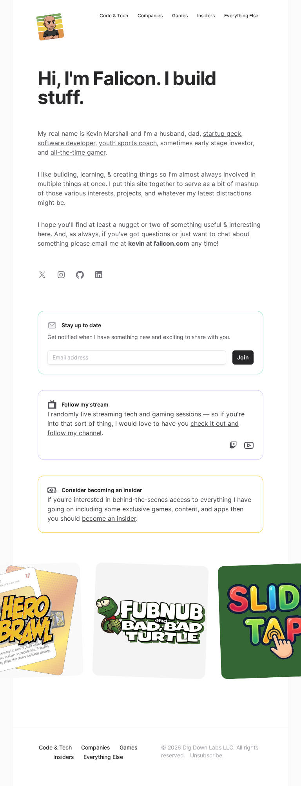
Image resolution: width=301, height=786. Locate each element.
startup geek (222, 133)
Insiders (206, 15)
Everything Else (241, 15)
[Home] (50, 26)
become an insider (109, 518)
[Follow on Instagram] (61, 274)
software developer (66, 143)
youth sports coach (128, 143)
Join (243, 357)
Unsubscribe (206, 755)
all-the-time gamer (78, 152)
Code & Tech (114, 15)
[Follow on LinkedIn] (98, 274)
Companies (150, 15)
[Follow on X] (42, 274)
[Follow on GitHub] (80, 274)
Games (180, 15)
